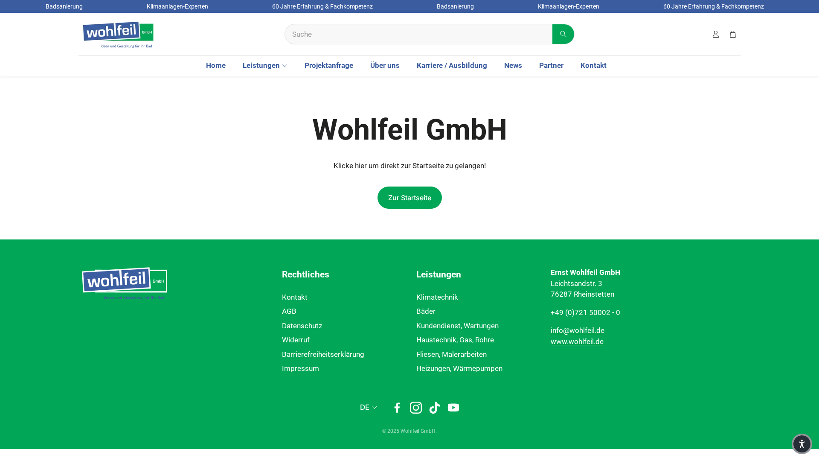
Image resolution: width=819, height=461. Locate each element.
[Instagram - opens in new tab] (416, 408)
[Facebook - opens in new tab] (397, 408)
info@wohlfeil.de (577, 330)
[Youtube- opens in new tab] (453, 408)
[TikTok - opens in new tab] (435, 408)
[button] (429, 34)
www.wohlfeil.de (577, 341)
